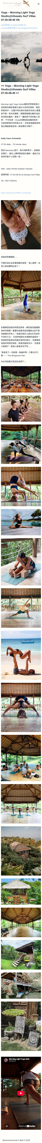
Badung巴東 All (19, 25)
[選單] (38, 4)
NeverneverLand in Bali (13, 1140)
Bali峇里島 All (6, 25)
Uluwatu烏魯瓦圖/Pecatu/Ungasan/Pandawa (19, 28)
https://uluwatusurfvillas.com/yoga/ (16, 193)
